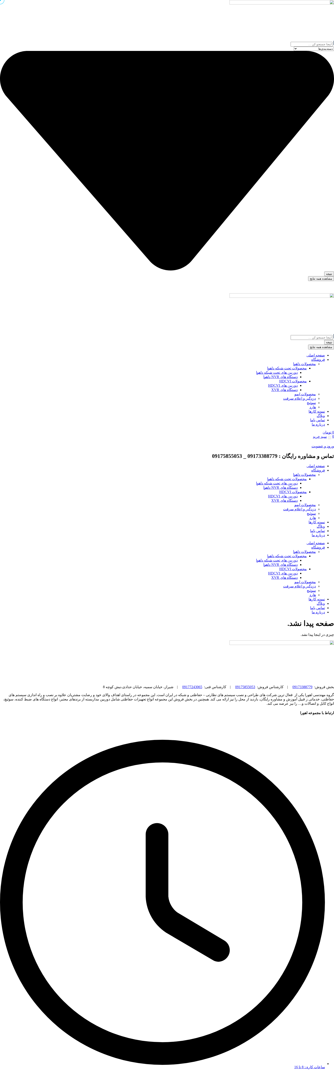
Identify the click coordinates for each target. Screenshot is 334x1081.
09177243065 (192, 687)
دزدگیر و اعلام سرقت (299, 509)
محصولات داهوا (304, 475)
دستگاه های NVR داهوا (280, 487)
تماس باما (317, 531)
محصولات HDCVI (293, 492)
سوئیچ (311, 513)
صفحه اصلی (316, 466)
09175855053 (245, 687)
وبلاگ (321, 526)
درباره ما (318, 535)
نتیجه (329, 274)
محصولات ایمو (305, 505)
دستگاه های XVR (284, 500)
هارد (312, 518)
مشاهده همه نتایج (321, 278)
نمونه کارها (317, 522)
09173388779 (302, 687)
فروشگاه (318, 470)
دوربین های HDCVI (283, 496)
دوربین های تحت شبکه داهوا (277, 483)
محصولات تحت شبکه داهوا (287, 479)
